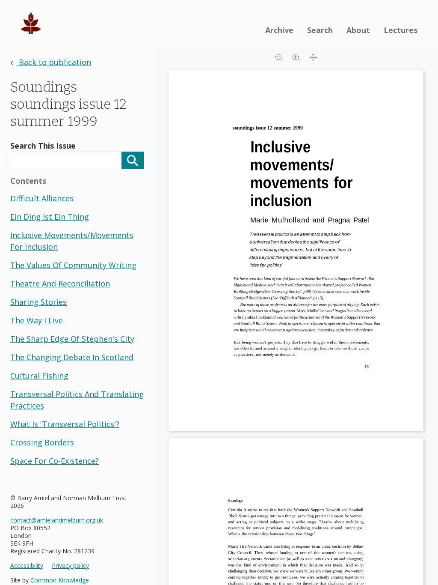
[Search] (132, 160)
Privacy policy (70, 566)
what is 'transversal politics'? (64, 424)
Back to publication (54, 62)
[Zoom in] (296, 56)
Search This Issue (43, 145)
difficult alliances (42, 198)
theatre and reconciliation (60, 283)
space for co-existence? (54, 461)
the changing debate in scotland (71, 357)
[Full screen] (313, 56)
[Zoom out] (279, 56)
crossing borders (42, 442)
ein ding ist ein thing (49, 217)
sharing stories (38, 302)
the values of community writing (73, 265)
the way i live (36, 320)
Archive (279, 30)
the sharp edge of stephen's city (72, 339)
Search (320, 30)
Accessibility (26, 566)
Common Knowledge (59, 580)
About (358, 30)
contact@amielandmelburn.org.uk (56, 520)
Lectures (400, 30)
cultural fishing (39, 375)
